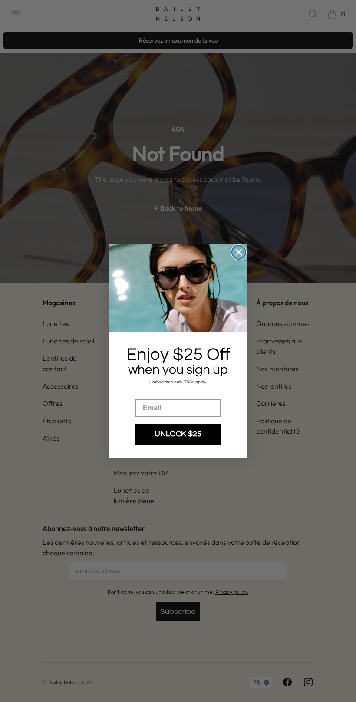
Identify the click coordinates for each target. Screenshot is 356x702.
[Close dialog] (239, 252)
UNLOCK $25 (178, 434)
